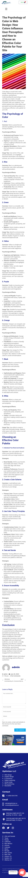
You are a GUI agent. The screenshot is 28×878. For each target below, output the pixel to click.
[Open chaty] (22, 872)
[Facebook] (3, 828)
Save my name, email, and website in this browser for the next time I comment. (13, 724)
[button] (6, 9)
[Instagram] (13, 828)
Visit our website (7, 656)
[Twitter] (8, 828)
